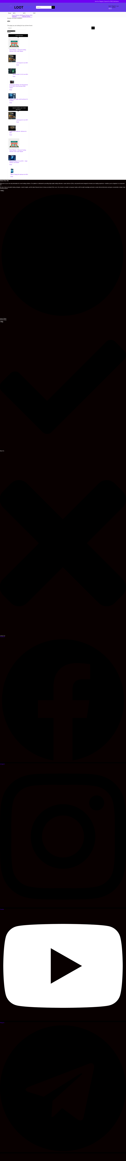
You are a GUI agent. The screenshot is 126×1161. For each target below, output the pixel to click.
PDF (34, 13)
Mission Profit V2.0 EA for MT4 (20, 74)
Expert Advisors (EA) (17, 15)
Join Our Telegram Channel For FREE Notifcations (107, 1)
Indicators (14, 16)
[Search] (53, 7)
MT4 (14, 13)
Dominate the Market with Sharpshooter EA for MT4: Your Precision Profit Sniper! (18, 86)
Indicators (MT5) (26, 16)
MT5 (24, 13)
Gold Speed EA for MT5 (22, 62)
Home (9, 13)
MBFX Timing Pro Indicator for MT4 (19, 174)
